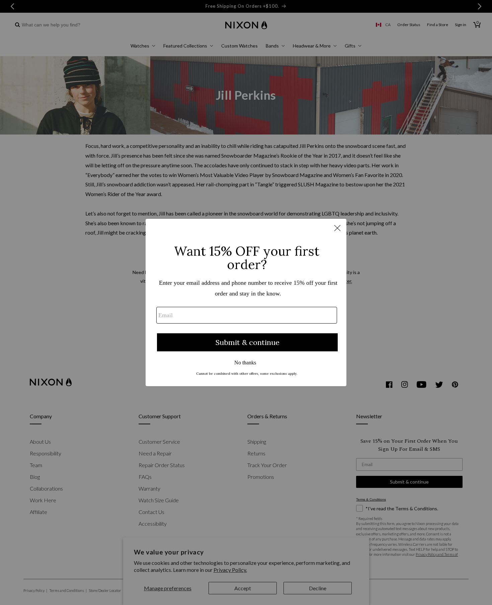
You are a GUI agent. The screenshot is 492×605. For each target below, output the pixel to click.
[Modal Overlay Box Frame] (246, 302)
